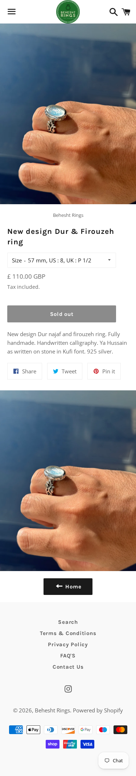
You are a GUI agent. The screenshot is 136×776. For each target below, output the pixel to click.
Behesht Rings (52, 710)
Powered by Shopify (98, 710)
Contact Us (68, 667)
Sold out (62, 314)
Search (68, 622)
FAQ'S (68, 655)
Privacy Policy (68, 644)
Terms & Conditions (68, 633)
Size (17, 260)
